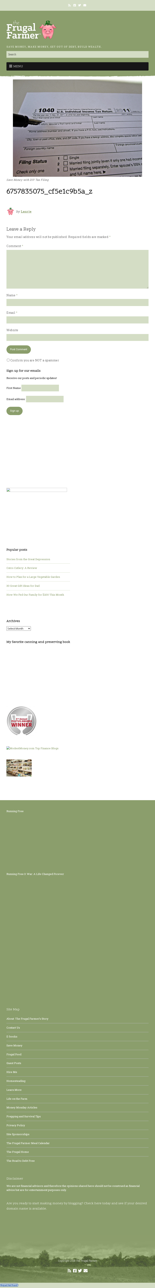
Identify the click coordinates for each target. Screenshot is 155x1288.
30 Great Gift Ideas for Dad (23, 586)
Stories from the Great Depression (28, 559)
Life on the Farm (16, 1099)
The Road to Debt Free (20, 1161)
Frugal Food (13, 1054)
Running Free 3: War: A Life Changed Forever (35, 874)
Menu (18, 66)
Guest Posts (13, 1063)
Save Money (14, 1045)
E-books (11, 1036)
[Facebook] (75, 5)
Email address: (16, 399)
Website (12, 330)
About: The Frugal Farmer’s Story (27, 1018)
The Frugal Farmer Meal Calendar (28, 1143)
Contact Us (13, 1027)
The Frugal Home (17, 1152)
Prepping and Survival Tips (23, 1116)
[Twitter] (79, 5)
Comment (14, 246)
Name (12, 295)
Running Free (15, 811)
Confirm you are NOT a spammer (34, 360)
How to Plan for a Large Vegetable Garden (33, 577)
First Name (13, 388)
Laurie (26, 211)
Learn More (14, 1090)
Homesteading (15, 1081)
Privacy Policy (15, 1125)
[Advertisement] (36, 449)
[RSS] (70, 5)
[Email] (85, 5)
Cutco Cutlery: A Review (21, 568)
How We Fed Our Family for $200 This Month (35, 594)
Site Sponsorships (17, 1134)
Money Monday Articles (21, 1107)
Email (12, 313)
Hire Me (11, 1072)
